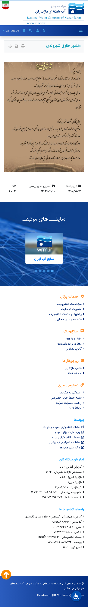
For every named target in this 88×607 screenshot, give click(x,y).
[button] (52, 271)
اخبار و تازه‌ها (74, 338)
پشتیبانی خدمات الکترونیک (65, 314)
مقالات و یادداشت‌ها (69, 344)
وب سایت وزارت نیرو (67, 432)
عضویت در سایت (71, 309)
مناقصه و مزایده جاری (69, 319)
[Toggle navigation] (81, 30)
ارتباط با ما (75, 407)
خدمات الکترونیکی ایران (65, 437)
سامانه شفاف (74, 373)
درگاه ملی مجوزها (70, 447)
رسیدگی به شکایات (70, 392)
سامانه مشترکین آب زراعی (64, 442)
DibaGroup (44, 595)
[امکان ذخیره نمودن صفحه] (16, 47)
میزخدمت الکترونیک (69, 304)
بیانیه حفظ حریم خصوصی (66, 397)
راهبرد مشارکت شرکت (69, 403)
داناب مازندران (73, 368)
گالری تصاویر (74, 348)
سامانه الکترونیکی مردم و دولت (61, 427)
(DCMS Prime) (61, 595)
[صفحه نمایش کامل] (10, 47)
